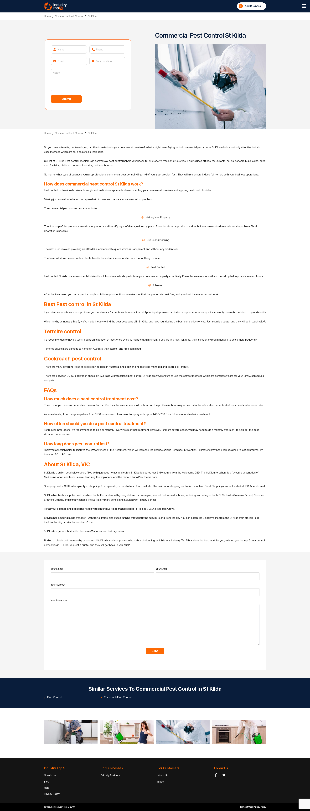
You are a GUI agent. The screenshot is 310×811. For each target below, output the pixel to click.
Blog (46, 781)
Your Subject (58, 584)
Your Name (57, 568)
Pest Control (54, 697)
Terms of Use (246, 807)
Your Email (161, 568)
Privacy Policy (52, 793)
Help (46, 787)
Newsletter (50, 775)
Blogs (160, 781)
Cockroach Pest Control (117, 697)
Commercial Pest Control (69, 16)
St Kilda (92, 16)
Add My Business (110, 775)
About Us (162, 775)
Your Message (59, 600)
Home (47, 16)
